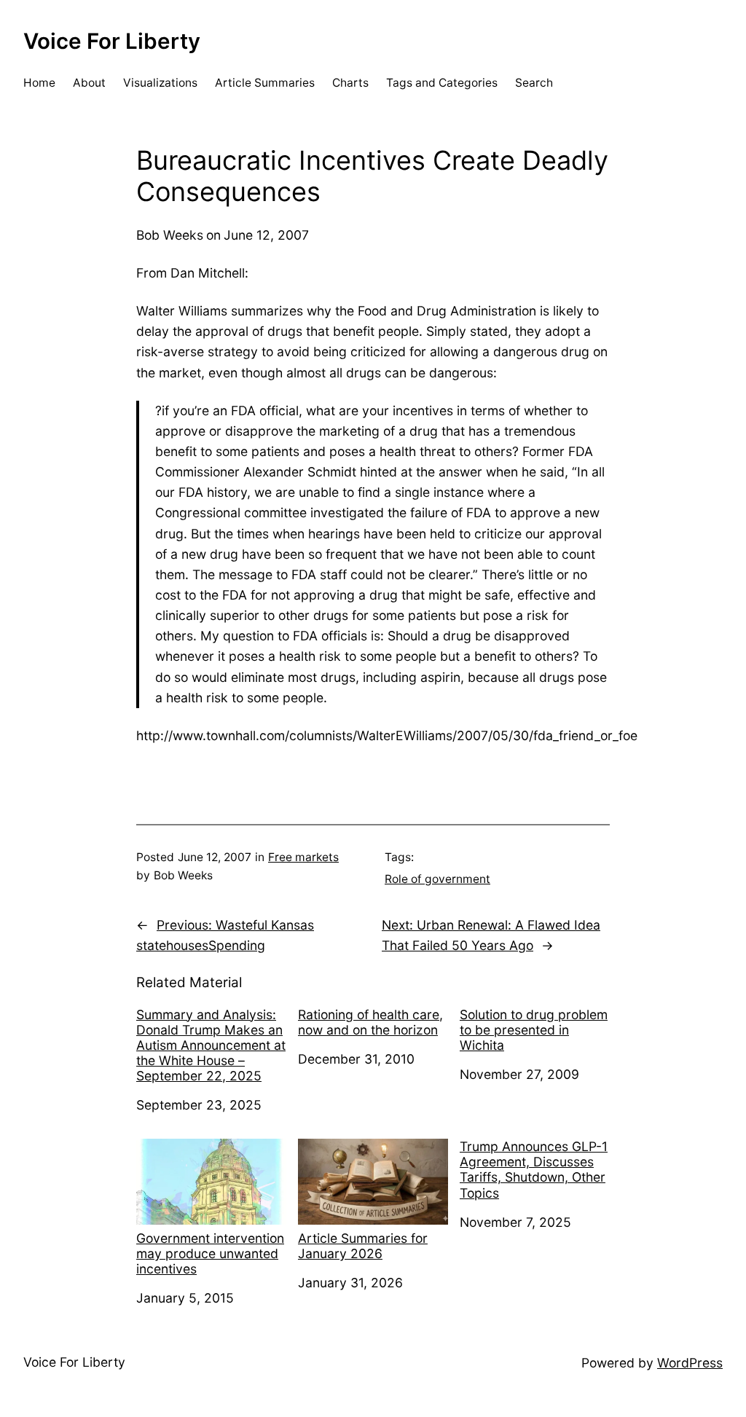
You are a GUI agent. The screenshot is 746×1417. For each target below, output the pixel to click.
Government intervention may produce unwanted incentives (210, 1253)
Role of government (437, 879)
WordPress (690, 1362)
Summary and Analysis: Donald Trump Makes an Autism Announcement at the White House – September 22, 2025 (211, 1045)
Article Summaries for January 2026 (363, 1245)
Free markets (303, 857)
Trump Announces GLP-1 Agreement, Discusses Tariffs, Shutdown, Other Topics (534, 1169)
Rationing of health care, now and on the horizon (370, 1022)
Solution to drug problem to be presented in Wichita (534, 1030)
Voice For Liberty (111, 41)
